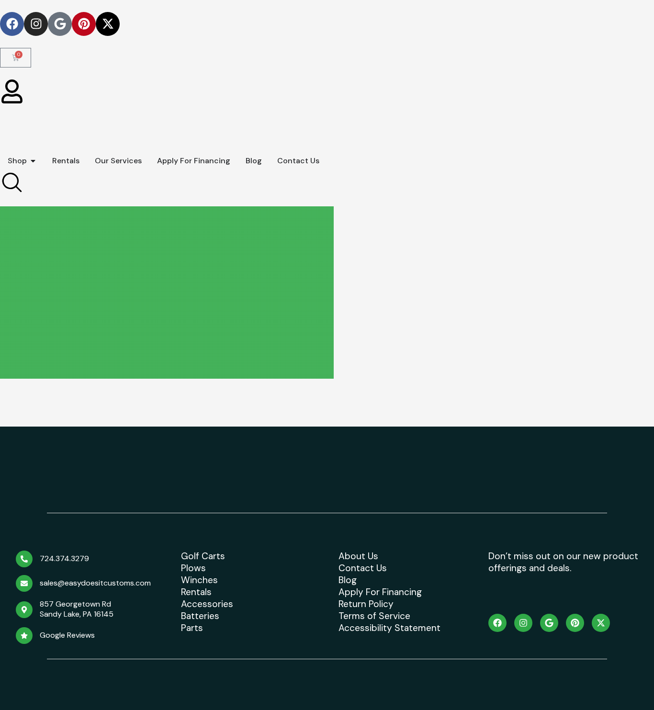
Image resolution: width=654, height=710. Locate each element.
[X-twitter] (108, 24)
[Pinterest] (84, 24)
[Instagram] (36, 24)
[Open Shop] (33, 161)
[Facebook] (12, 24)
